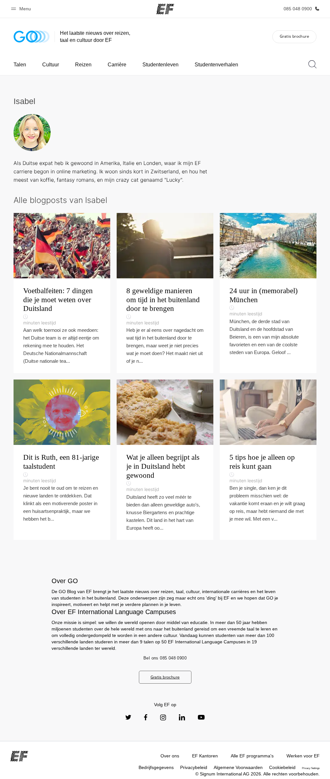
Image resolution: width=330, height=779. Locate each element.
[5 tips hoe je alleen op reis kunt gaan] (268, 460)
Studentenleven (160, 64)
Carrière (117, 64)
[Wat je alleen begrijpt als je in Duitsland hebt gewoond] (165, 460)
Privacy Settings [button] (311, 768)
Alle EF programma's (252, 755)
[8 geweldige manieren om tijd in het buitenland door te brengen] (165, 293)
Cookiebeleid (282, 767)
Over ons (169, 755)
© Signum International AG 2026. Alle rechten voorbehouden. (257, 773)
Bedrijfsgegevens (156, 767)
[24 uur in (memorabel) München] (268, 293)
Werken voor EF (303, 755)
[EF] (165, 9)
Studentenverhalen (216, 64)
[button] (22, 9)
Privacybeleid (193, 767)
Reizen (83, 64)
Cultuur (50, 64)
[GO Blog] (32, 36)
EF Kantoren (205, 755)
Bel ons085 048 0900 (165, 658)
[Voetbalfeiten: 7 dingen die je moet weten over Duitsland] (62, 293)
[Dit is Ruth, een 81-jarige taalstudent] (62, 460)
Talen (20, 64)
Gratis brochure (294, 36)
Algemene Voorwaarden (238, 767)
